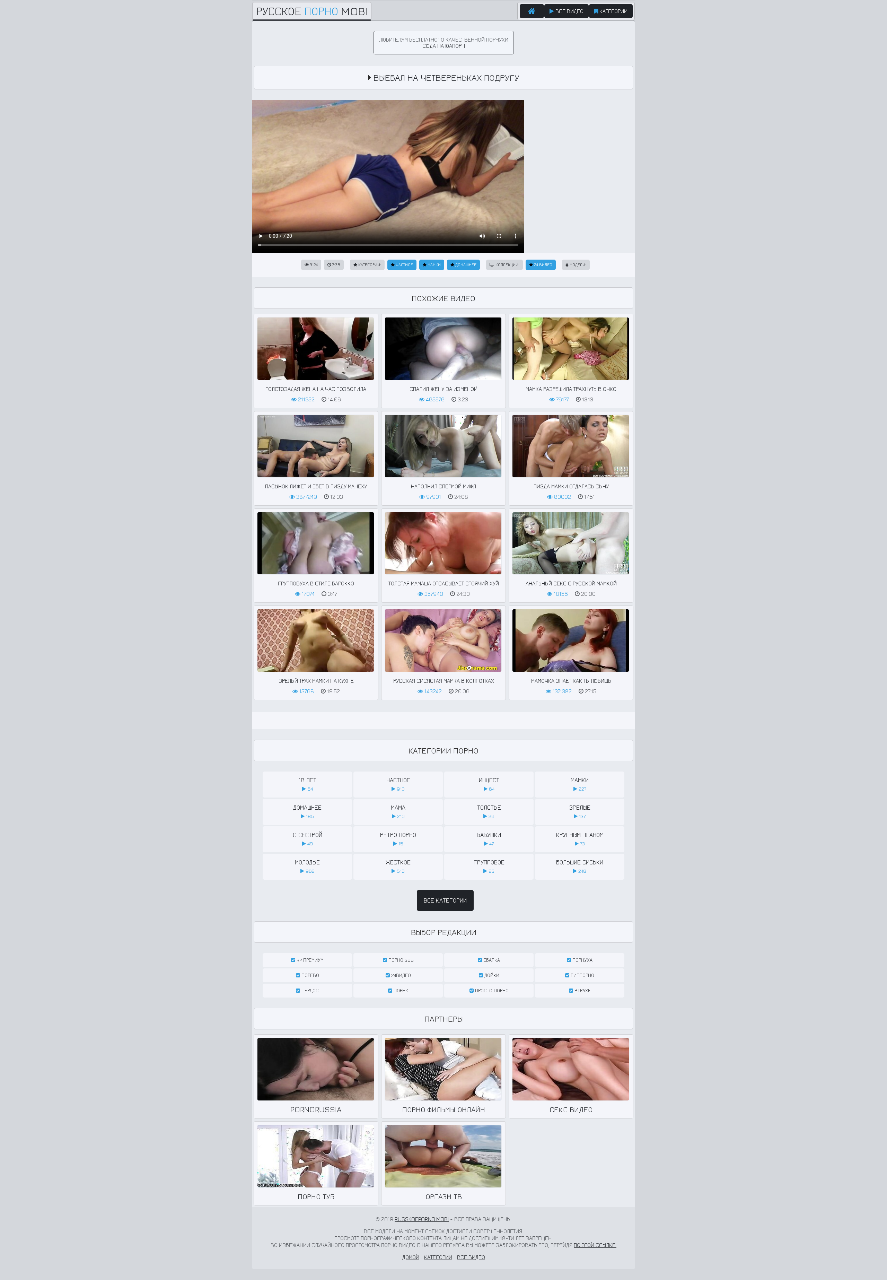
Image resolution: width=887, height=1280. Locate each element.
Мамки (434, 264)
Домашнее (465, 264)
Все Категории (445, 900)
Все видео (568, 11)
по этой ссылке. (595, 1245)
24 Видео (542, 264)
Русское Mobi (312, 11)
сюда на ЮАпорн (443, 46)
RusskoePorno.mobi (422, 1219)
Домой (410, 1257)
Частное (404, 264)
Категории (612, 11)
